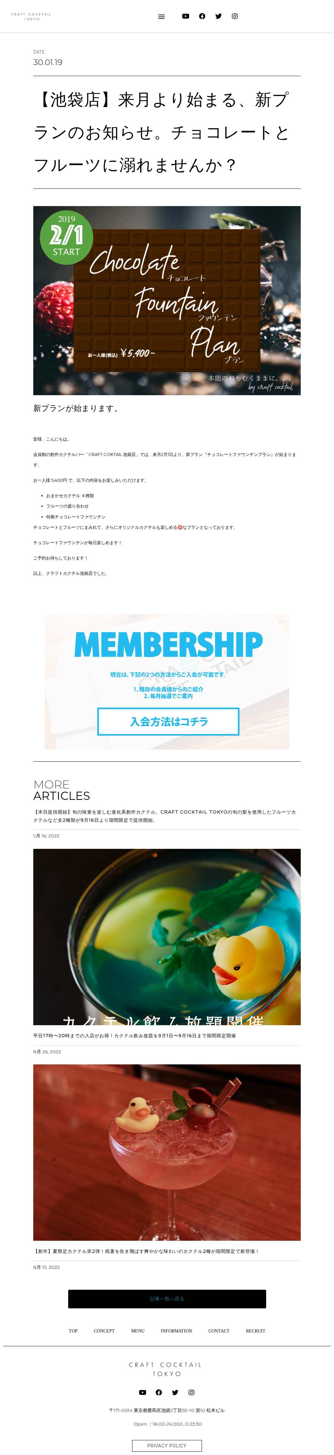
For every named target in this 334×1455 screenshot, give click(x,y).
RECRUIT (256, 1331)
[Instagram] (234, 16)
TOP (73, 1331)
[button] (161, 16)
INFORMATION (176, 1331)
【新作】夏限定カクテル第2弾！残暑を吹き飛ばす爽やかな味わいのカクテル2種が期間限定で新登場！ (146, 1251)
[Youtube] (185, 16)
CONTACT (219, 1331)
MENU (137, 1331)
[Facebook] (202, 16)
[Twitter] (218, 16)
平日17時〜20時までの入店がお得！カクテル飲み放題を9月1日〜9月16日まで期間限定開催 (134, 1036)
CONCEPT (104, 1331)
